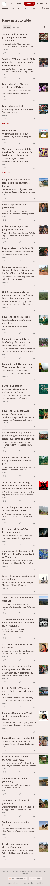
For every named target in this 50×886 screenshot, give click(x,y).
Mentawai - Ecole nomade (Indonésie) (16, 802)
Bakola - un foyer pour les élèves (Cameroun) (16, 845)
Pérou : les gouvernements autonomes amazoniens (16, 509)
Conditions (37, 871)
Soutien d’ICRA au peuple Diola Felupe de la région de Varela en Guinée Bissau (18, 62)
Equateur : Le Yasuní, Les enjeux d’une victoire (15, 412)
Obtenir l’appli (35, 878)
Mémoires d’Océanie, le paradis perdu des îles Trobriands (15, 37)
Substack (10, 883)
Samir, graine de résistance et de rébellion (18, 577)
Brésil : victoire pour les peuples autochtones (15, 228)
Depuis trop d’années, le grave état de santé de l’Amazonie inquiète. (18, 468)
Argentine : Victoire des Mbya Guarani (18, 599)
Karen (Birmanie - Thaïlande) (18, 738)
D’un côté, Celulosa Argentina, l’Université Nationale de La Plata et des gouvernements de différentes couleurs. (17, 605)
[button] (5, 8)
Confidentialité (27, 871)
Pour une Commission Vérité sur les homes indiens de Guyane (17, 716)
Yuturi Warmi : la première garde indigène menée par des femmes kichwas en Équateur (18, 435)
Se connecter (41, 3)
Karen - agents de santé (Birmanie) (15, 206)
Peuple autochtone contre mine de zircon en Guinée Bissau (16, 182)
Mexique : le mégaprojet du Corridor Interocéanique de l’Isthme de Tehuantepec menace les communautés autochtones (17, 152)
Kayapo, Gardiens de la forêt (17, 248)
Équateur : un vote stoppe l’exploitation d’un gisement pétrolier (17, 319)
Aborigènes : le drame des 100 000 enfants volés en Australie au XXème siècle (18, 554)
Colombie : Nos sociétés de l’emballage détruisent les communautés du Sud (16, 342)
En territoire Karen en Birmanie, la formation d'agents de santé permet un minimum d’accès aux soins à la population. (18, 212)
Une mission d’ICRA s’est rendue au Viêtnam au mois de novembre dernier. (17, 674)
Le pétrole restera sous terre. (14, 326)
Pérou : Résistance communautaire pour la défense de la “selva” (15, 388)
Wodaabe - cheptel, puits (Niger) (15, 824)
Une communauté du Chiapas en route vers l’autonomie (16, 786)
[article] (25, 43)
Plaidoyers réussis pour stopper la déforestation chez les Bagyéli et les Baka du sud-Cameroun (18, 270)
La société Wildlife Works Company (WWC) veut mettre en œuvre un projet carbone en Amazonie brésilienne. (17, 699)
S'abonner (30, 3)
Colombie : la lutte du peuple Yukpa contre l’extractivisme (18, 366)
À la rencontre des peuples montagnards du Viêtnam (16, 668)
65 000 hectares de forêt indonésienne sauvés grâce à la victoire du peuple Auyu (17, 295)
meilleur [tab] (16, 27)
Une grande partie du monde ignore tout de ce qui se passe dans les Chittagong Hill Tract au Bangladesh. (18, 652)
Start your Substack (18, 878)
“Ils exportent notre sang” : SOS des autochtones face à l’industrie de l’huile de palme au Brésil (18, 485)
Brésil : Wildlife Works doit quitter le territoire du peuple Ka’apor (18, 691)
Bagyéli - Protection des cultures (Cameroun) (15, 758)
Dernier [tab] (7, 27)
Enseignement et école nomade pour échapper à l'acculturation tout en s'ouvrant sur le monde (18, 808)
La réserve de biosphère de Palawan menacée (17, 531)
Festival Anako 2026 (12, 106)
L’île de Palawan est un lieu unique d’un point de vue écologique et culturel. (17, 537)
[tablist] (11, 27)
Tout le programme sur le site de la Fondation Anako (17, 110)
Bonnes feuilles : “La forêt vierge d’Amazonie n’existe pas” (16, 460)
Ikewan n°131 (9, 130)
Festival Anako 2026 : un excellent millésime (15, 86)
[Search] (45, 27)
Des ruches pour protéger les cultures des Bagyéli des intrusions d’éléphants (19, 764)
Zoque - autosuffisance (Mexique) (14, 780)
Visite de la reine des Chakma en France (18, 646)
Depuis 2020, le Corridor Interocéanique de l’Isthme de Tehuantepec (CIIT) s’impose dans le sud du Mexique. (18, 160)
